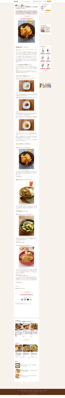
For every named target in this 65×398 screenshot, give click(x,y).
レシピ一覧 (48, 10)
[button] (20, 395)
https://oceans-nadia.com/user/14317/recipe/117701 (24, 267)
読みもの (27, 1)
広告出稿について (41, 390)
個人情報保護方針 (30, 390)
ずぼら (22, 1)
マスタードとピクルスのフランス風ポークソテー (22, 275)
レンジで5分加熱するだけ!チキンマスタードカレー (22, 211)
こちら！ (21, 282)
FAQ (33, 390)
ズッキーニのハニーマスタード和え (20, 242)
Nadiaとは (19, 390)
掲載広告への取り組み (37, 390)
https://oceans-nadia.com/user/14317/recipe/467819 (24, 236)
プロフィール (42, 10)
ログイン (45, 1)
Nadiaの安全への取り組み (25, 390)
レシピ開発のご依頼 (45, 390)
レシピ (20, 1)
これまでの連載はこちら (26, 339)
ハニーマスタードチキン (19, 176)
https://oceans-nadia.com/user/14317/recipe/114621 (24, 204)
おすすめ (25, 1)
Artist (29, 1)
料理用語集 (22, 390)
